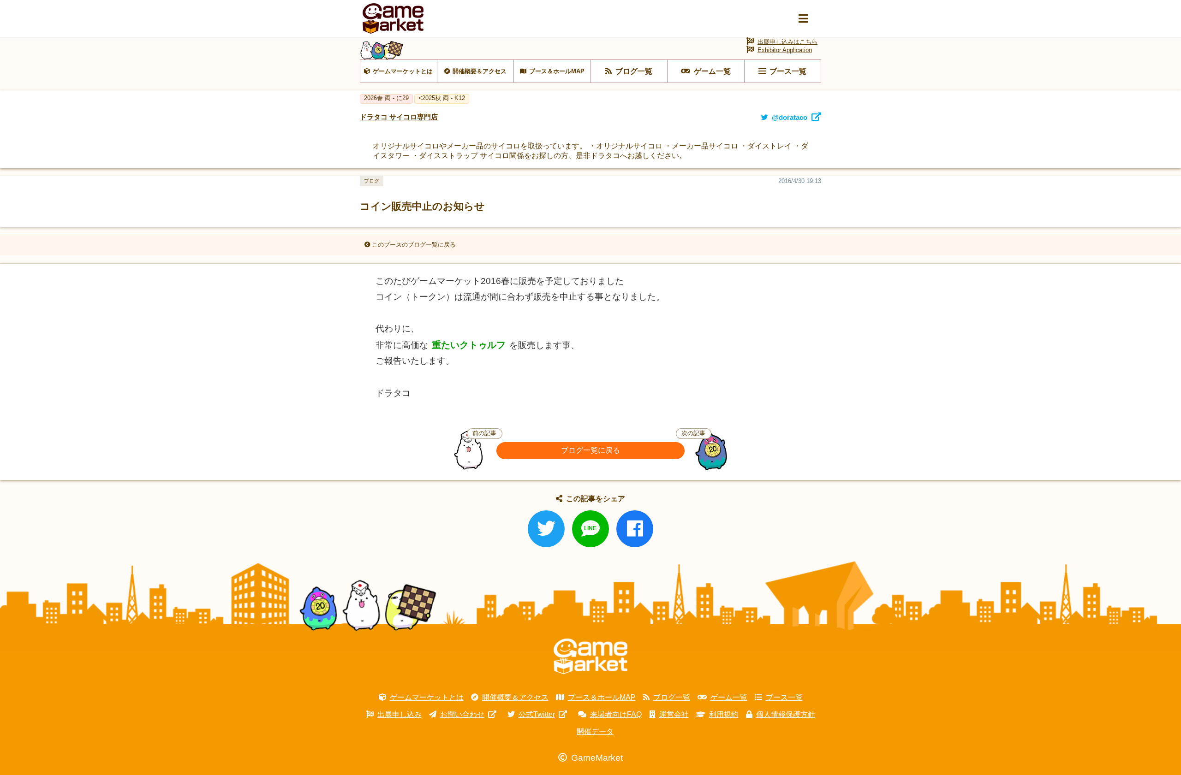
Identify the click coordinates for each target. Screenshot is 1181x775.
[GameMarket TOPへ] (590, 656)
